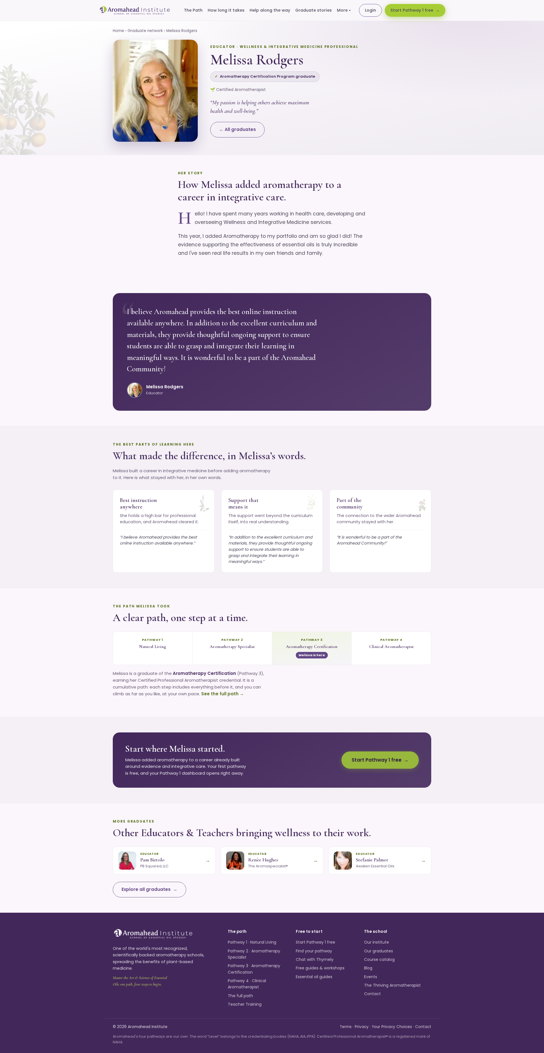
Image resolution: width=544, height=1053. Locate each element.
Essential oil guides (314, 977)
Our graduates (378, 951)
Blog (368, 968)
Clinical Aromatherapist (391, 646)
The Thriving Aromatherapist (392, 985)
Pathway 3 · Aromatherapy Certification (254, 969)
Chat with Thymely (314, 959)
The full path (240, 996)
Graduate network (145, 30)
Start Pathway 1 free (411, 10)
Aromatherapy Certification (311, 646)
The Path (193, 10)
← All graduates (237, 129)
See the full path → (222, 694)
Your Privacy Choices (392, 1026)
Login (370, 10)
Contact (372, 994)
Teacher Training (245, 1004)
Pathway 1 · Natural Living (252, 942)
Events (370, 977)
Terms (346, 1026)
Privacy (362, 1026)
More (343, 10)
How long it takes (226, 10)
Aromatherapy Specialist (232, 646)
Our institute (376, 942)
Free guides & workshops (320, 968)
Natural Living (152, 646)
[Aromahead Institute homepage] (135, 10)
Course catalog (379, 959)
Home (118, 30)
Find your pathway (314, 951)
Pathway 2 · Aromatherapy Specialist (254, 954)
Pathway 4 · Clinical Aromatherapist (247, 984)
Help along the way (270, 10)
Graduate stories (313, 10)
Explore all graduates (146, 889)
